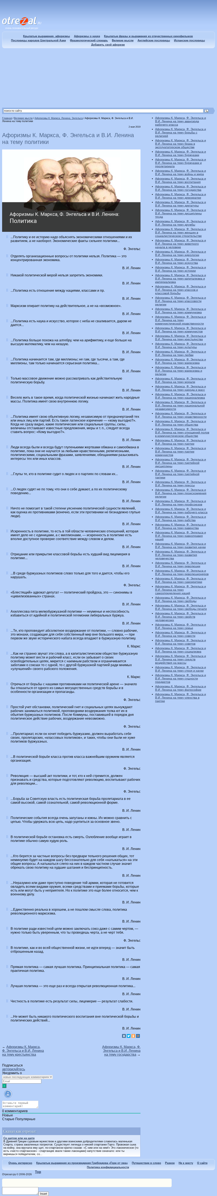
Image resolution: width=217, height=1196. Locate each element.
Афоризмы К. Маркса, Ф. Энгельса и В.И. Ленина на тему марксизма (180, 361)
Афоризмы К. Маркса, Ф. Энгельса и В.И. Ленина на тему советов (180, 642)
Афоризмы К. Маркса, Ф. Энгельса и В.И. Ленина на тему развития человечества (180, 555)
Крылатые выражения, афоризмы (46, 36)
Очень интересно (20, 1163)
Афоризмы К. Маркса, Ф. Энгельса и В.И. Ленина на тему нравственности (181, 415)
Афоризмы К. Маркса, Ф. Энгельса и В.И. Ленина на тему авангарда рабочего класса (180, 121)
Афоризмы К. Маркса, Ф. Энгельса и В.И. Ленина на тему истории (180, 269)
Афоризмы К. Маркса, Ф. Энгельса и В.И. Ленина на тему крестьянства (23, 1050)
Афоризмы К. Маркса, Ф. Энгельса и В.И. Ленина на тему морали (180, 380)
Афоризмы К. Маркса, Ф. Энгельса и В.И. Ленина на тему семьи (180, 626)
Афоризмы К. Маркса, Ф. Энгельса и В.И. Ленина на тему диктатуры (180, 203)
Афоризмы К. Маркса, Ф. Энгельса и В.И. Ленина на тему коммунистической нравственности (180, 320)
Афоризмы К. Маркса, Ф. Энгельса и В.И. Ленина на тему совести (180, 634)
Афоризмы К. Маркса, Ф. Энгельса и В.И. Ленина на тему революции (180, 564)
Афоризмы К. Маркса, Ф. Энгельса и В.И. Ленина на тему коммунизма (180, 310)
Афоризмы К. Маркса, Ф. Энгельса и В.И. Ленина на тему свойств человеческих (180, 617)
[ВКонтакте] (124, 1036)
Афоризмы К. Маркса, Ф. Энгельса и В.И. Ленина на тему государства (121, 1050)
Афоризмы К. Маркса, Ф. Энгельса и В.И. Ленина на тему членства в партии (180, 697)
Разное (170, 1163)
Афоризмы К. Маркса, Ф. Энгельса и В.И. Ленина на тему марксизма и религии (180, 371)
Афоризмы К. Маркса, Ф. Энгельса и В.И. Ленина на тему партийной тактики (180, 474)
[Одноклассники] (133, 1036)
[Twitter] (129, 1036)
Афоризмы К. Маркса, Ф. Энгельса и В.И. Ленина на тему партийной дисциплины (180, 463)
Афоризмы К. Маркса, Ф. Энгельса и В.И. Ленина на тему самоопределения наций (180, 590)
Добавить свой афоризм (108, 44)
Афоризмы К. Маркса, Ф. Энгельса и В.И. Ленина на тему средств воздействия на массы (180, 659)
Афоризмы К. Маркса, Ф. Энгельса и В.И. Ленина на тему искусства (180, 261)
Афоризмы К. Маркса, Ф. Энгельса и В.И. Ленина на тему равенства (180, 526)
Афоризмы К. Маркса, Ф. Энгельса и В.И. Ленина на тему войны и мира (180, 172)
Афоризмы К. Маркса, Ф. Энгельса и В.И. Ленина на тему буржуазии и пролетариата (180, 163)
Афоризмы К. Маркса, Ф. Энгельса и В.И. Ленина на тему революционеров (182, 572)
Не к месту (186, 1163)
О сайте (202, 1163)
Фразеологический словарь (89, 40)
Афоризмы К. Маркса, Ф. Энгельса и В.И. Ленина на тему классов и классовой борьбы (180, 290)
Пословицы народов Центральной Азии (38, 40)
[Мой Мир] (138, 1036)
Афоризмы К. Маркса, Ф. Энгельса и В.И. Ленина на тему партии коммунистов (180, 451)
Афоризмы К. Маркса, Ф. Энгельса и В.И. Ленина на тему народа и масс (180, 388)
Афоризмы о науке (87, 36)
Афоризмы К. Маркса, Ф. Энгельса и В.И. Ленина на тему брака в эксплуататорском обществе (180, 144)
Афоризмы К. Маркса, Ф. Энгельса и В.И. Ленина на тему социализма (180, 649)
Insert (43, 1193)
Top (38, 1172)
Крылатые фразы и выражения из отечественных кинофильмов (148, 36)
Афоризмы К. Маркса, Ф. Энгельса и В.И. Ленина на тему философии (180, 688)
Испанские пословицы (189, 40)
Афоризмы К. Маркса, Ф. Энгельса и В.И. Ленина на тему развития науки (180, 545)
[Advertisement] (108, 78)
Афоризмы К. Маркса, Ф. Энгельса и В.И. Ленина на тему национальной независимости (180, 405)
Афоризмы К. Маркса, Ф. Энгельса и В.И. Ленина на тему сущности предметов (180, 678)
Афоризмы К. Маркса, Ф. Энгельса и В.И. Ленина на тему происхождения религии (180, 493)
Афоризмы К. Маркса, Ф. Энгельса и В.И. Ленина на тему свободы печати (181, 607)
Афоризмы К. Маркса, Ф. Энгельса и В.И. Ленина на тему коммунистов (180, 329)
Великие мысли (123, 40)
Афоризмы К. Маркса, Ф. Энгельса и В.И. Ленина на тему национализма (180, 396)
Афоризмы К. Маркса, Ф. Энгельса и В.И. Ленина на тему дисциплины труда (180, 213)
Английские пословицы (154, 40)
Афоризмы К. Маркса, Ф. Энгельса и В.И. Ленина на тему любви (180, 353)
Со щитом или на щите (19, 1138)
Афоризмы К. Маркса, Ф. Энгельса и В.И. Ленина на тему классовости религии (180, 301)
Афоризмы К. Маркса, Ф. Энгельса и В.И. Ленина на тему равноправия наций (180, 536)
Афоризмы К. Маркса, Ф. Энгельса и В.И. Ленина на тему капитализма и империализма (180, 278)
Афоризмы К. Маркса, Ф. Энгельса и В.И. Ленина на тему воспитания (180, 180)
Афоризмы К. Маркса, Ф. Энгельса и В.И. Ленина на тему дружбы (180, 223)
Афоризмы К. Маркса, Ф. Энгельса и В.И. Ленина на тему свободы (180, 599)
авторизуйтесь (13, 1069)
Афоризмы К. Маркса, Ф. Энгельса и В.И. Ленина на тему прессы (180, 483)
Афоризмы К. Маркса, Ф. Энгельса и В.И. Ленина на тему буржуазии (180, 153)
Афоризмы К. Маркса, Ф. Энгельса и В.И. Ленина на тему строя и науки (180, 669)
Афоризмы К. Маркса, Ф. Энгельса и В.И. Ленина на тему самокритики (180, 580)
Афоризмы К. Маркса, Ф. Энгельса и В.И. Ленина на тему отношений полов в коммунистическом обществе (182, 432)
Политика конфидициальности (108, 1167)
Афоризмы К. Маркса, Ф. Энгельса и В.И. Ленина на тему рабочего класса (181, 510)
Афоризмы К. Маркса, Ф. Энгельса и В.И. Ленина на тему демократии (180, 196)
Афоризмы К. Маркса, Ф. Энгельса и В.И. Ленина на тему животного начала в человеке (180, 244)
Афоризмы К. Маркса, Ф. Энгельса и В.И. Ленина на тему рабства (180, 518)
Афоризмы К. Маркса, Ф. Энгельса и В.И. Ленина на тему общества (180, 422)
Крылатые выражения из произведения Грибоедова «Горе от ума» (82, 1163)
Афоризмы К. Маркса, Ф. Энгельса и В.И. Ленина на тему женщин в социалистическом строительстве (180, 232)
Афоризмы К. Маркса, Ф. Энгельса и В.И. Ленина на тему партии (180, 442)
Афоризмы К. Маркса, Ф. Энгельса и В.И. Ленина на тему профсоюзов (180, 502)
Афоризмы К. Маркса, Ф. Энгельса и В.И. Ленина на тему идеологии (180, 253)
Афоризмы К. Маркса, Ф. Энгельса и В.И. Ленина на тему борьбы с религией (180, 132)
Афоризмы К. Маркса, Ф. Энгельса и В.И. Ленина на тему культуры (180, 345)
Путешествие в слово (146, 1163)
